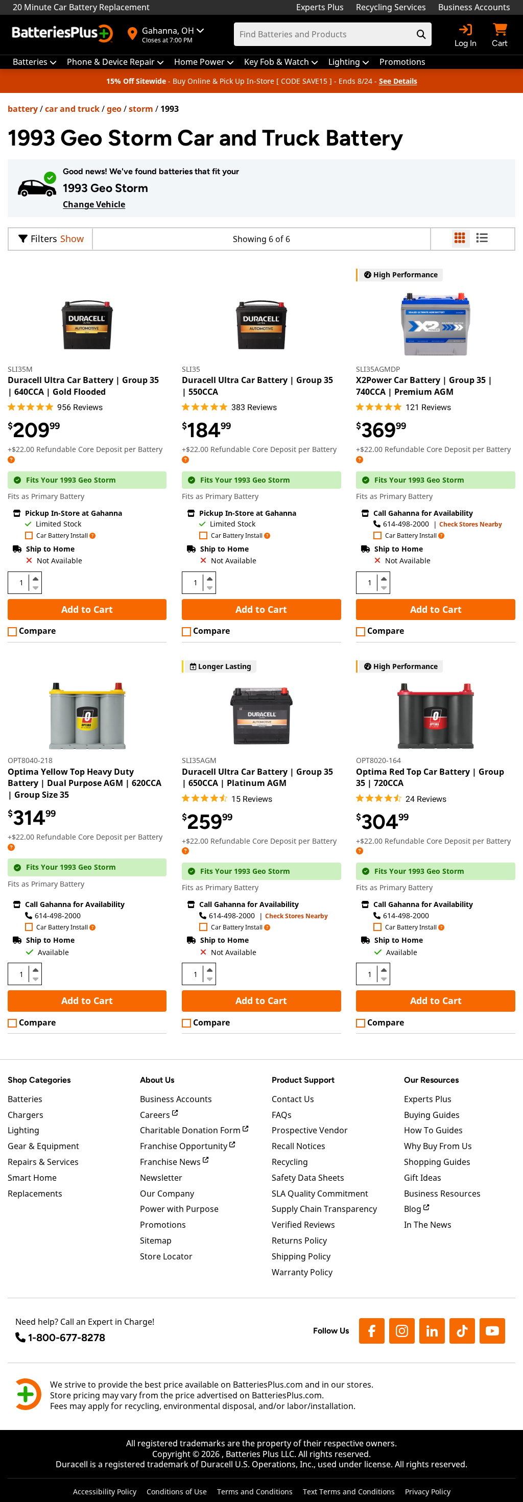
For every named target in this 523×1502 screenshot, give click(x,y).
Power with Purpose (179, 1208)
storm (141, 108)
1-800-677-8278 (66, 1337)
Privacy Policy (427, 1491)
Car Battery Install (62, 536)
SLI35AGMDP (378, 369)
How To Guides (433, 1130)
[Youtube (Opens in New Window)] (492, 1331)
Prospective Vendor (310, 1130)
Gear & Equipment (43, 1146)
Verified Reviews (303, 1224)
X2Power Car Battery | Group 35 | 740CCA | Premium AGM (424, 385)
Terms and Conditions (255, 1491)
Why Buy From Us (438, 1146)
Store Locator (166, 1256)
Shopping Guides (437, 1161)
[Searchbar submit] (421, 34)
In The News (427, 1224)
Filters (44, 238)
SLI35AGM (199, 760)
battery (23, 108)
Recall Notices (298, 1146)
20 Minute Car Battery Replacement (81, 7)
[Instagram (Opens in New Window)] (402, 1331)
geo (114, 108)
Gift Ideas (422, 1177)
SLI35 (191, 369)
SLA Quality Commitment (320, 1193)
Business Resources (442, 1193)
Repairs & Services (43, 1161)
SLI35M (20, 369)
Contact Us (293, 1099)
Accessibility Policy (104, 1491)
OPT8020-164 (378, 760)
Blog (413, 1208)
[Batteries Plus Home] (64, 35)
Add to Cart (87, 609)
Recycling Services (391, 7)
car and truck (72, 108)
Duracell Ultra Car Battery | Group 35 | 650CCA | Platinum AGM (257, 777)
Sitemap (156, 1240)
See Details (398, 81)
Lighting (23, 1130)
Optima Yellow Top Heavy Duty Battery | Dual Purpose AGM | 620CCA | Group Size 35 (84, 783)
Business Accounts (474, 7)
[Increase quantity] (35, 579)
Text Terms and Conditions (349, 1491)
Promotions (163, 1224)
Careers (156, 1114)
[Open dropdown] (11, 459)
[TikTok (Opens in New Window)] (462, 1331)
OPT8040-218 (30, 760)
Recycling (290, 1161)
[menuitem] (35, 62)
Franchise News (171, 1161)
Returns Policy (299, 1240)
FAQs (282, 1114)
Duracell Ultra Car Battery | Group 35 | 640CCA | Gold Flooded (83, 385)
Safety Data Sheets (308, 1177)
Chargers (25, 1114)
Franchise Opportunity (184, 1146)
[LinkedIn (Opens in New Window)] (432, 1331)
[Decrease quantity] (35, 587)
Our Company (167, 1193)
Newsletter (161, 1177)
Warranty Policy (302, 1272)
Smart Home (32, 1177)
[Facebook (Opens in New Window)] (372, 1331)
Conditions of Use (177, 1491)
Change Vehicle (94, 204)
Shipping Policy (301, 1256)
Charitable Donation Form (191, 1130)
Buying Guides (432, 1114)
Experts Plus (320, 7)
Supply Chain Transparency (324, 1208)
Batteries (25, 1099)
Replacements (35, 1193)
